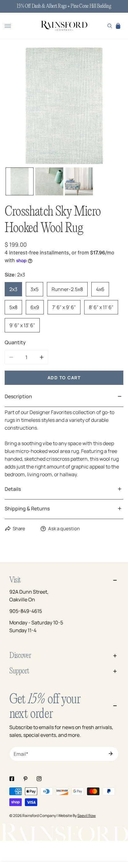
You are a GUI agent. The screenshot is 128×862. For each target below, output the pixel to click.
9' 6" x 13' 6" (22, 325)
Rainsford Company (39, 815)
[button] (118, 26)
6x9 (34, 307)
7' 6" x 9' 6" (64, 307)
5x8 (13, 307)
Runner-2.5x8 (67, 289)
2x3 (13, 289)
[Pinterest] (25, 778)
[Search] (110, 26)
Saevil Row (86, 815)
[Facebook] (12, 778)
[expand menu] (8, 26)
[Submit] (110, 753)
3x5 (34, 289)
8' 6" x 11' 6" (101, 307)
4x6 (100, 289)
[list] (64, 106)
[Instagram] (39, 778)
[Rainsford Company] (64, 26)
